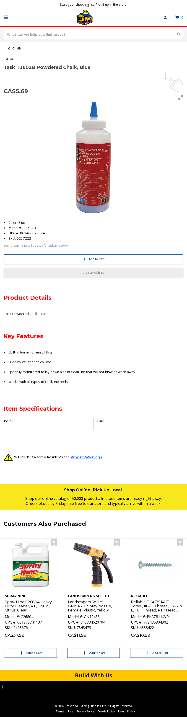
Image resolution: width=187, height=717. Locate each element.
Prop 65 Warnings (86, 457)
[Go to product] (30, 565)
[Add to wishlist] (54, 543)
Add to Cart (97, 259)
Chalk (16, 48)
